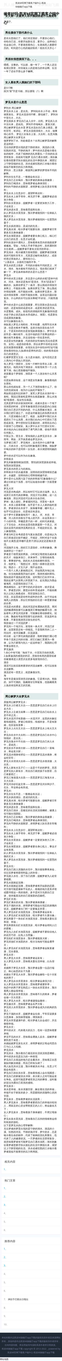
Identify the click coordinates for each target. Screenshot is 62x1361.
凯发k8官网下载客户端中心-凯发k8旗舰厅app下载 (31, 1352)
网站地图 (4, 1359)
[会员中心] (50, 4)
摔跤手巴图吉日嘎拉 (18, 1299)
